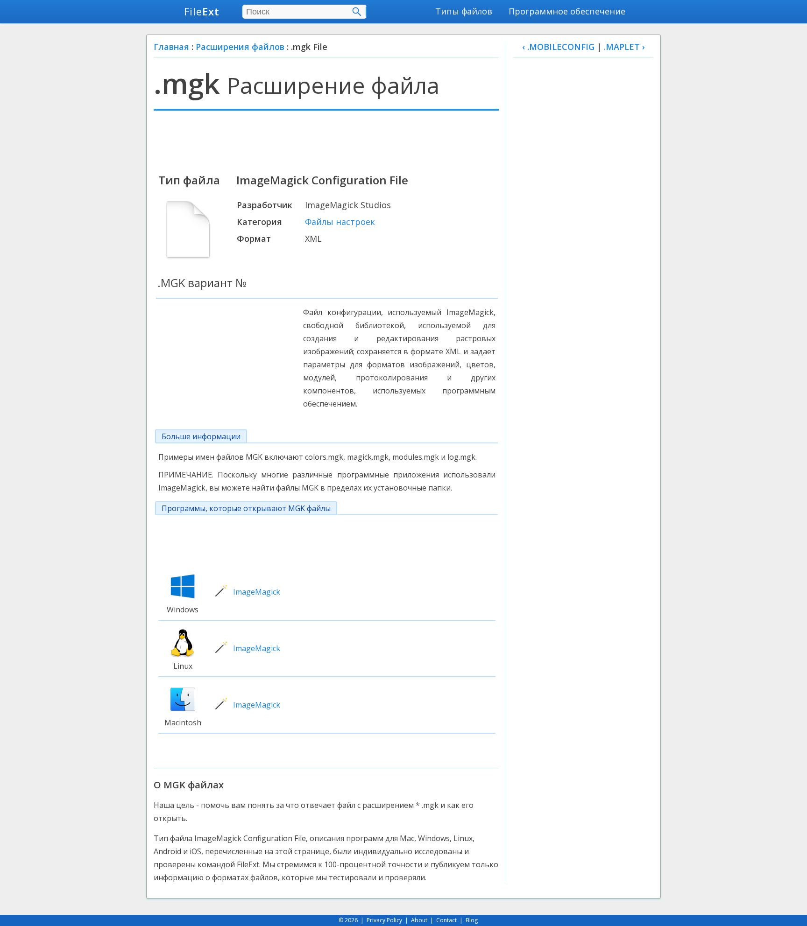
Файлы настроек (340, 221)
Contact (446, 920)
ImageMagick (256, 592)
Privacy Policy (384, 920)
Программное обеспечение (567, 11)
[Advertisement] (326, 141)
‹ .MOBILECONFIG (558, 46)
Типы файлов (463, 11)
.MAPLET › (624, 46)
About (419, 920)
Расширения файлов (240, 46)
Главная (171, 46)
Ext (201, 11)
